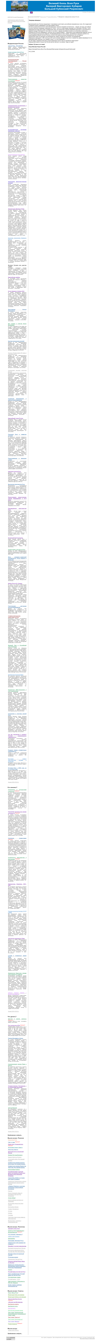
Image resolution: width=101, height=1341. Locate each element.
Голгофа (10, 1215)
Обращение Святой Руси (15, 1259)
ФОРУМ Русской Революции (15, 17)
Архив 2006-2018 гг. (13, 782)
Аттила (10, 1211)
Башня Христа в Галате (14, 1157)
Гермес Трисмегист (13, 1209)
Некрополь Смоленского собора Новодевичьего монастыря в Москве (17, 1183)
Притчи (10, 1191)
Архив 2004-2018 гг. (13, 1011)
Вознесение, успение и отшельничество (14, 1221)
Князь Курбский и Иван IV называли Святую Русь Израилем (15, 1194)
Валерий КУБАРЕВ (33, 16)
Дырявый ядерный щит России (16, 1248)
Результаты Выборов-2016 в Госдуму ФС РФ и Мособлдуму (16, 1251)
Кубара (10, 1213)
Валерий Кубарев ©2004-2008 (87, 1338)
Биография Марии (13, 1207)
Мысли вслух (43, 16)
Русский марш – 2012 (14, 1279)
